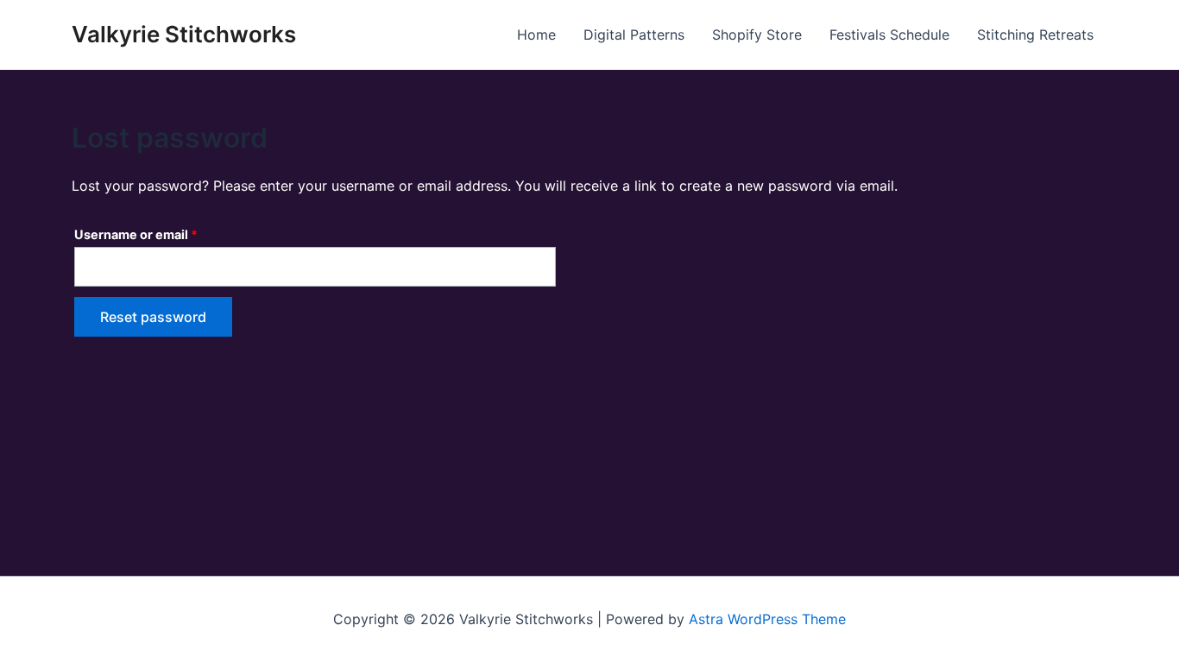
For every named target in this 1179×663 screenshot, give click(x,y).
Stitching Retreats (1035, 34)
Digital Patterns (633, 34)
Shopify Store (757, 34)
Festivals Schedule (889, 34)
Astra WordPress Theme (767, 619)
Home (536, 34)
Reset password (153, 316)
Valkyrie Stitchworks (184, 34)
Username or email (163, 232)
